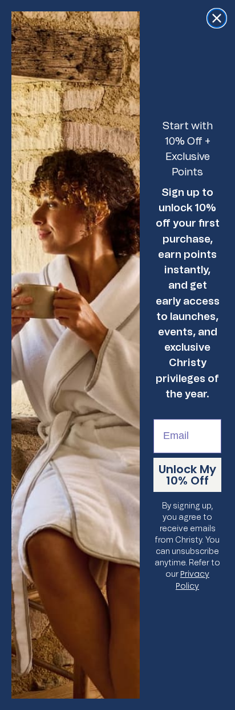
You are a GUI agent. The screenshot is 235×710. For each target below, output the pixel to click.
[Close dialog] (217, 18)
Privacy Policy (192, 580)
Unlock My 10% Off (187, 475)
